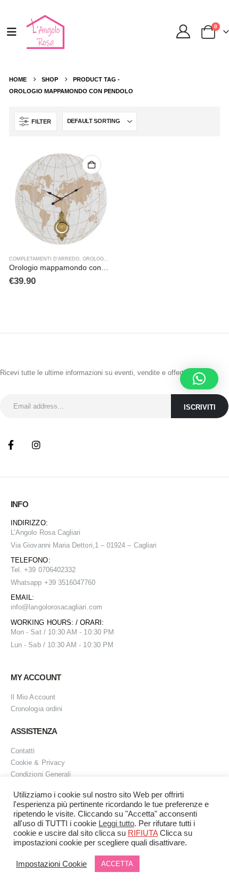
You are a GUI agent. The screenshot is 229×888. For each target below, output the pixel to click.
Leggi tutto (116, 823)
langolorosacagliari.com (65, 607)
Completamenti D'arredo (44, 259)
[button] (35, 121)
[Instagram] (36, 444)
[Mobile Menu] (11, 32)
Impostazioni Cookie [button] (51, 864)
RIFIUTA (143, 833)
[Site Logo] (43, 32)
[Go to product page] (59, 197)
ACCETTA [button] (117, 864)
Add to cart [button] (91, 164)
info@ (20, 607)
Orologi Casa (101, 259)
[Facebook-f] (10, 444)
